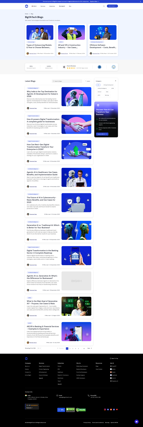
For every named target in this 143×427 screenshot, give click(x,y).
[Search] (104, 6)
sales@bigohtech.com (65, 397)
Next (89, 348)
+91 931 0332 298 (95, 397)
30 (84, 348)
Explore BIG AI (101, 134)
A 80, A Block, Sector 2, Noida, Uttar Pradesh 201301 (38, 398)
